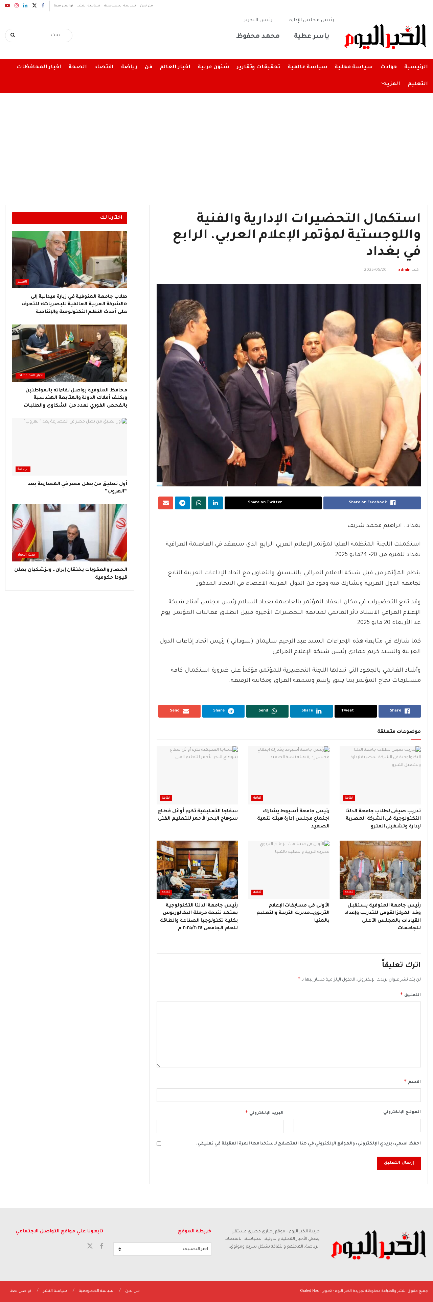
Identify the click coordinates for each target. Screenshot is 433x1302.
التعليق (410, 994)
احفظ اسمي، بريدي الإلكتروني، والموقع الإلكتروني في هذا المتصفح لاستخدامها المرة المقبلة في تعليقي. (308, 1143)
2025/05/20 (375, 270)
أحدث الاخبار (27, 555)
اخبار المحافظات (39, 67)
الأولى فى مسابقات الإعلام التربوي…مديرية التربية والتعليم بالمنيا (292, 913)
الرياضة (23, 469)
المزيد (392, 84)
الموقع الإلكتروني (402, 1112)
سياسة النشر (88, 6)
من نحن (146, 6)
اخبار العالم (175, 67)
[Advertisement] (216, 144)
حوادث (388, 67)
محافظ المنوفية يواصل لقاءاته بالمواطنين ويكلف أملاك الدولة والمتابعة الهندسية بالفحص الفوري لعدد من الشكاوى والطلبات (75, 398)
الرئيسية (416, 67)
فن (148, 67)
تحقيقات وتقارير (258, 67)
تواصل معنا (63, 6)
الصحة (78, 67)
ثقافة (349, 798)
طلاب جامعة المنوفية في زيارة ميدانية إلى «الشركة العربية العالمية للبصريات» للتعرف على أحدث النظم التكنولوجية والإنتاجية (74, 304)
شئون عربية (213, 67)
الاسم (412, 1081)
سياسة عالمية (307, 67)
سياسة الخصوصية (120, 6)
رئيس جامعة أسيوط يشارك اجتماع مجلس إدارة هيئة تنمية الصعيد (293, 819)
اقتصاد (104, 67)
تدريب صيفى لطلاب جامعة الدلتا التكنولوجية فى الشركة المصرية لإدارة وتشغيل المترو (383, 819)
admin (404, 270)
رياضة (129, 67)
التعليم (418, 84)
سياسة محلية (354, 67)
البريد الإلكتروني (264, 1112)
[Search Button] (13, 35)
